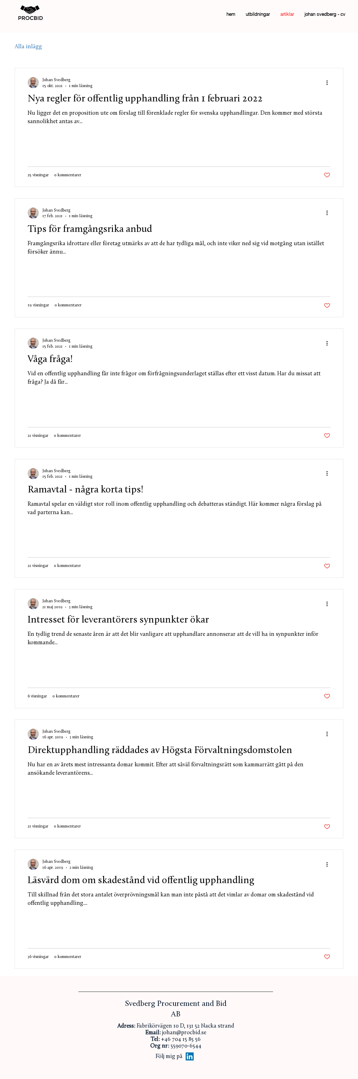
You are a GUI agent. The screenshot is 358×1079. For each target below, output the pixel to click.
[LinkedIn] (190, 1056)
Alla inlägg (28, 47)
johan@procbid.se (184, 1033)
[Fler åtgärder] (329, 82)
